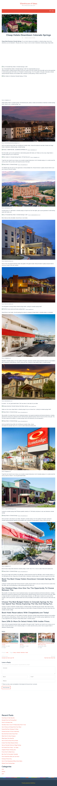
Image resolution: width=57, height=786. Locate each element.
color (7, 652)
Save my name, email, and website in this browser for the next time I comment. (20, 684)
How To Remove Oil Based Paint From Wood (11, 727)
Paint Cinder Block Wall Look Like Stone (10, 756)
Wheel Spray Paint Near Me (8, 738)
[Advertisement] (28, 55)
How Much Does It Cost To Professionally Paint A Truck (14, 724)
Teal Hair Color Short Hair (49, 657)
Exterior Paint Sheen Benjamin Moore (10, 743)
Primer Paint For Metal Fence (8, 752)
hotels (26, 652)
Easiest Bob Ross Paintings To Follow (10, 729)
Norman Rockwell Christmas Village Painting (11, 745)
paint (3, 773)
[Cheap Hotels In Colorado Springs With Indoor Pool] (46, 637)
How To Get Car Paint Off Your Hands (10, 740)
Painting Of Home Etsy (7, 758)
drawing (3, 771)
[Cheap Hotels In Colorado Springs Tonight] (10, 637)
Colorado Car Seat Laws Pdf (8, 657)
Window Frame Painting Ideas (8, 763)
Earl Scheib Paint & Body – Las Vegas (10, 747)
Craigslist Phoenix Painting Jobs (9, 749)
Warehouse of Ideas (28, 3)
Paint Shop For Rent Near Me (8, 718)
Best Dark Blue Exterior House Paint (10, 733)
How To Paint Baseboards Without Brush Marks (12, 761)
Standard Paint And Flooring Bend (9, 720)
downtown (23, 652)
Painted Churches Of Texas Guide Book (10, 731)
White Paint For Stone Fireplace (9, 736)
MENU (52, 11)
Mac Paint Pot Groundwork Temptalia (10, 754)
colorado (18, 652)
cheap (14, 652)
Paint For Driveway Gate (7, 722)
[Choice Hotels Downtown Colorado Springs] (28, 637)
